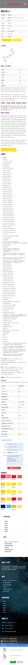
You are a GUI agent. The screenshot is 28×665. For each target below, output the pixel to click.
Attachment (4, 452)
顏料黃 (6, 521)
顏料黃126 (14, 494)
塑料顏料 (7, 547)
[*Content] (4, 465)
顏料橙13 (14, 479)
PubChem (5, 436)
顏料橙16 (3, 479)
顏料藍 (6, 529)
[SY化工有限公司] (12, 3)
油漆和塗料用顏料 (9, 549)
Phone (4, 449)
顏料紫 (6, 527)
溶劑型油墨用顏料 (9, 545)
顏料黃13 (3, 494)
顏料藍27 (3, 509)
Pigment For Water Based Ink (11, 541)
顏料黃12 (3, 487)
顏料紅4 (13, 502)
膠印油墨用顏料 (8, 543)
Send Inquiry (15, 467)
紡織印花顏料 (8, 551)
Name (5, 444)
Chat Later (20, 662)
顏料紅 (6, 525)
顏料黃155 (3, 502)
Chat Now (13, 662)
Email (5, 446)
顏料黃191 (14, 509)
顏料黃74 (14, 487)
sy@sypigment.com (11, 622)
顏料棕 (6, 531)
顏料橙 (6, 523)
